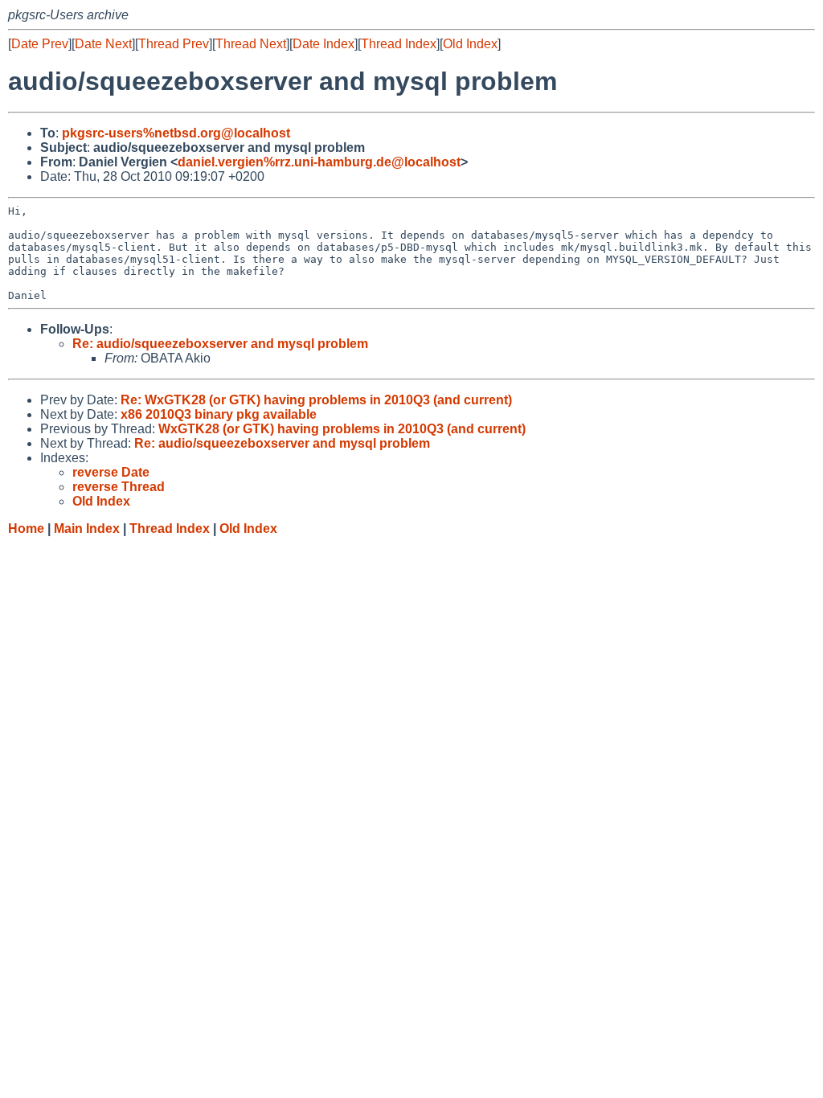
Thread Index (398, 44)
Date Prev (39, 44)
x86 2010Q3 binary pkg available (219, 414)
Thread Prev (173, 44)
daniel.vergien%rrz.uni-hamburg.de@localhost (319, 162)
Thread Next (250, 44)
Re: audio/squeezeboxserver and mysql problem (220, 343)
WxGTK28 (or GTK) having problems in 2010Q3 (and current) (342, 429)
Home (26, 528)
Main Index (87, 528)
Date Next (103, 44)
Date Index (323, 44)
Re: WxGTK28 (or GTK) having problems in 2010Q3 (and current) (316, 400)
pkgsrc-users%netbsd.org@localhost (176, 133)
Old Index (470, 44)
